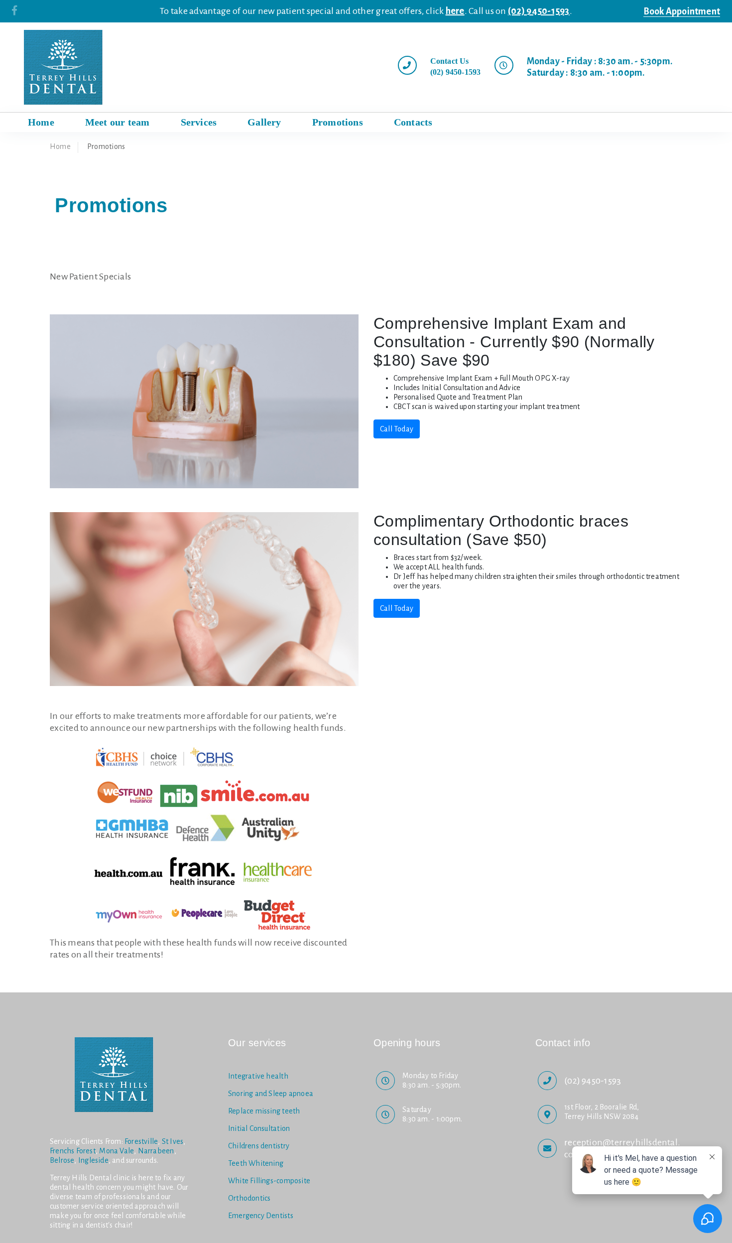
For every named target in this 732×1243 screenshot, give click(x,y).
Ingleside (93, 1160)
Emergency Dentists (260, 1216)
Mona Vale (116, 1151)
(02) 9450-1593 (539, 11)
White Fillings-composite (269, 1181)
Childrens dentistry (258, 1146)
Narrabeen (156, 1151)
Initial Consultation (259, 1128)
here (455, 11)
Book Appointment (681, 11)
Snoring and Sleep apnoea (270, 1094)
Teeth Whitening (255, 1163)
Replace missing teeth (264, 1111)
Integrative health (258, 1076)
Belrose (62, 1160)
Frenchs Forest (73, 1151)
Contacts (413, 122)
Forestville (141, 1141)
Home (60, 146)
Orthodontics (249, 1198)
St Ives (172, 1141)
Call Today (396, 429)
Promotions (337, 122)
